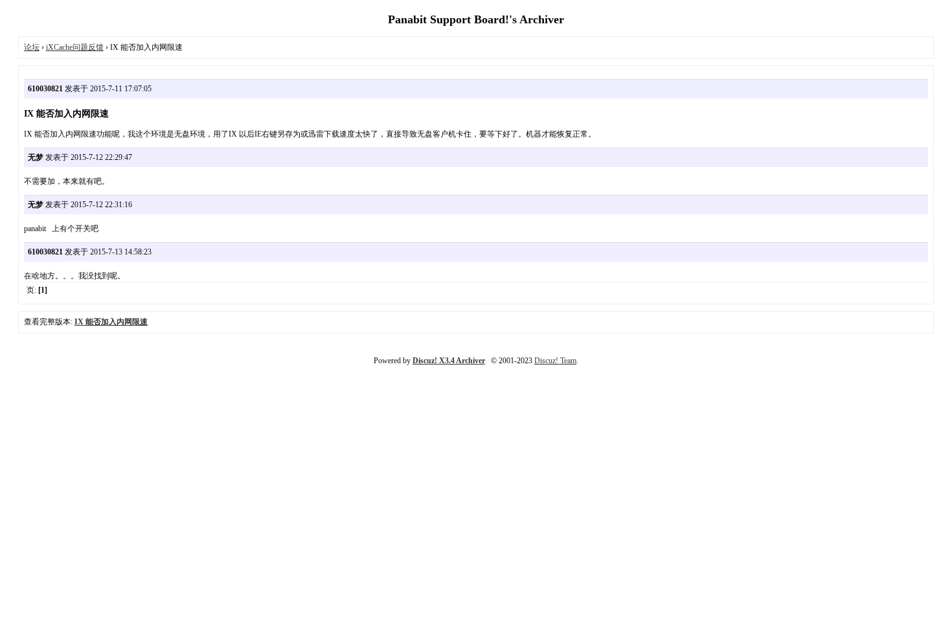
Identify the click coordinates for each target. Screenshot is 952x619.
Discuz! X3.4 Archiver (449, 360)
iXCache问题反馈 (75, 47)
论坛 (32, 47)
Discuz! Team (555, 360)
